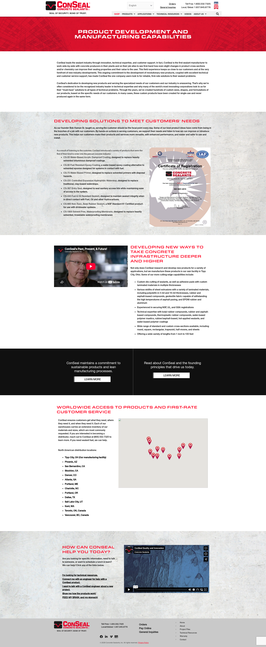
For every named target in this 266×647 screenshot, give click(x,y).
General (143, 632)
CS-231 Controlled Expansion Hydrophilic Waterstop (90, 180)
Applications (144, 13)
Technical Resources (168, 13)
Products (127, 13)
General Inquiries (168, 7)
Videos (187, 13)
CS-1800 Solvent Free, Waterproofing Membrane (88, 211)
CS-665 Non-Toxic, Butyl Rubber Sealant (83, 203)
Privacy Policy (143, 642)
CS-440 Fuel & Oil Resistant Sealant (81, 196)
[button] (217, 14)
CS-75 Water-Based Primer (77, 172)
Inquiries (153, 632)
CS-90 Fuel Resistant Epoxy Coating (81, 165)
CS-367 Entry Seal (72, 188)
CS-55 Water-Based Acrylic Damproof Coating (86, 157)
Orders (172, 3)
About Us (199, 13)
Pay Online (145, 628)
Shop (117, 13)
